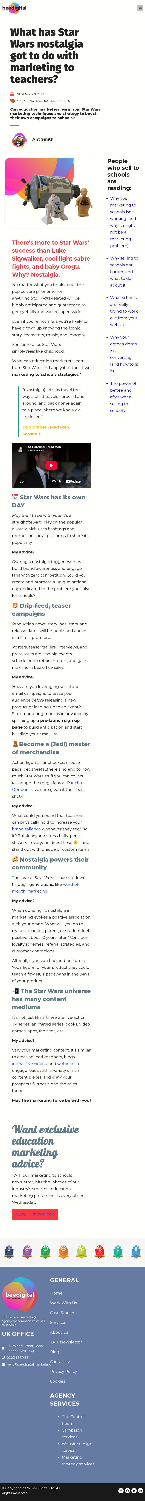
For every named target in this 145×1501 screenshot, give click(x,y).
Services (58, 1322)
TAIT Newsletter (66, 1342)
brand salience (26, 829)
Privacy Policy (63, 1371)
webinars (66, 1063)
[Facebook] (127, 1490)
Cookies (57, 1381)
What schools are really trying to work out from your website (124, 311)
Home (56, 1293)
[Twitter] (134, 1490)
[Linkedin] (140, 1490)
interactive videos (29, 1063)
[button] (140, 8)
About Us (59, 1332)
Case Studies (62, 1312)
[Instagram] (121, 1490)
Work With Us (63, 1303)
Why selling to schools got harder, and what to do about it (124, 272)
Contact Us (60, 1361)
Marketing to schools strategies (43, 101)
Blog (54, 1352)
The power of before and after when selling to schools (123, 397)
